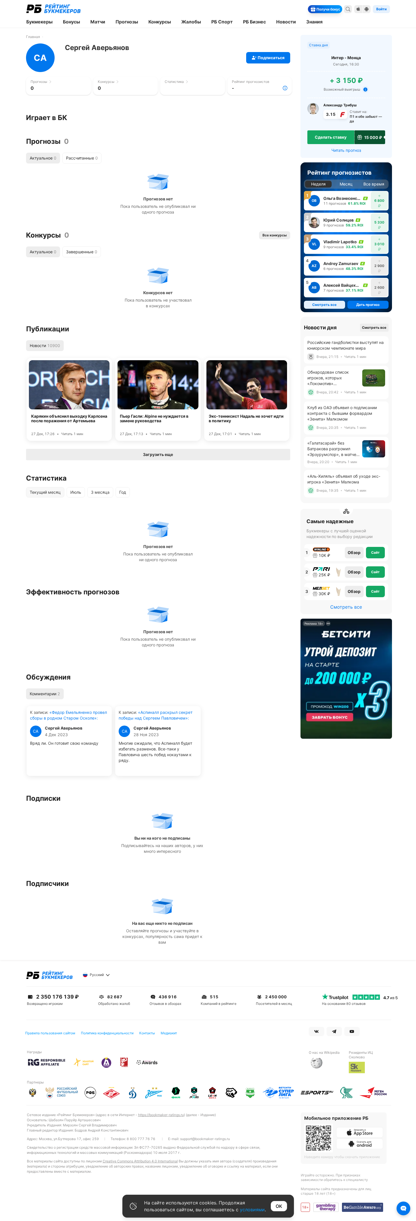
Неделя (318, 184)
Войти (381, 9)
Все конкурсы (274, 235)
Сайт (375, 552)
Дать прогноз (367, 304)
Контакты (147, 1033)
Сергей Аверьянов (63, 728)
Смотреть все (374, 327)
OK (279, 1206)
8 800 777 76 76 (141, 1139)
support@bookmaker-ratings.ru (205, 1139)
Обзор (354, 552)
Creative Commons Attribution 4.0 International (140, 1161)
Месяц (346, 184)
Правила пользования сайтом (50, 1033)
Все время (373, 184)
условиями (252, 1209)
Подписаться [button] (271, 57)
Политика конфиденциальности (107, 1033)
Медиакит (169, 1033)
